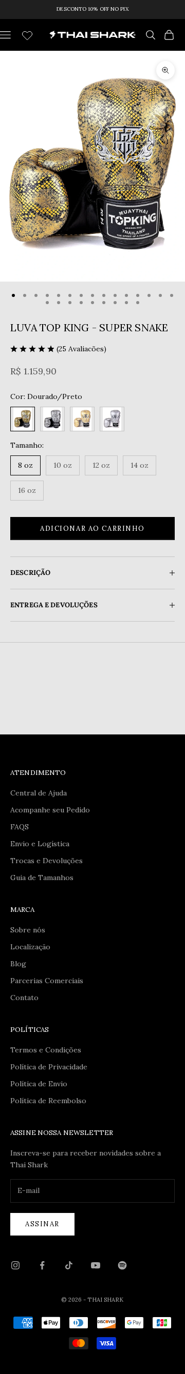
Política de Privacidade (48, 1066)
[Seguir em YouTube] (95, 1265)
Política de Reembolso (48, 1100)
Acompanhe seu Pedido (50, 809)
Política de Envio (38, 1083)
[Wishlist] (28, 33)
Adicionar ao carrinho (92, 528)
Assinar (42, 1224)
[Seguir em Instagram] (15, 1265)
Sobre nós (27, 929)
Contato (24, 997)
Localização (30, 946)
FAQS (19, 826)
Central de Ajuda (38, 793)
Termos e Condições (45, 1049)
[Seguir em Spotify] (122, 1265)
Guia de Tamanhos (41, 877)
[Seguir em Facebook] (42, 1265)
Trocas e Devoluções (46, 860)
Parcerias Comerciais (46, 980)
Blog (18, 963)
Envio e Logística (39, 843)
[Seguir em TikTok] (69, 1265)
